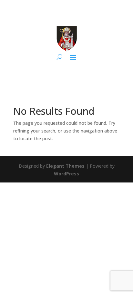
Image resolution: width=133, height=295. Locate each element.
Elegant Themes (65, 166)
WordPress (66, 174)
